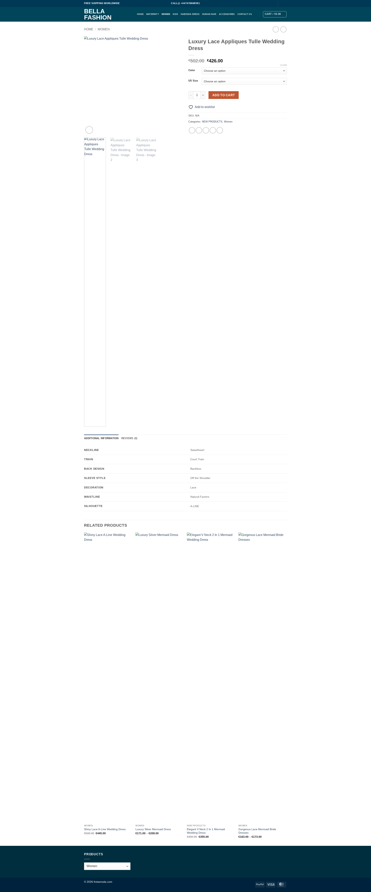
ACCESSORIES (227, 14)
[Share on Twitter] (199, 130)
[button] (275, 14)
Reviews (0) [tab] (129, 438)
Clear (283, 65)
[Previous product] (283, 29)
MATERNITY (152, 14)
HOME (140, 14)
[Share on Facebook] (192, 130)
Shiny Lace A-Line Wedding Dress (105, 829)
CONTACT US (244, 14)
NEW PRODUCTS (212, 121)
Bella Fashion (97, 14)
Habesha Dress (190, 14)
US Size (193, 80)
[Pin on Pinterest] (213, 130)
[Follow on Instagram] (285, 3)
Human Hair (209, 14)
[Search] (272, 3)
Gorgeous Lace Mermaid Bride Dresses (257, 831)
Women (166, 14)
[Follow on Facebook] (281, 3)
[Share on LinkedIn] (220, 130)
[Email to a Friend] (206, 130)
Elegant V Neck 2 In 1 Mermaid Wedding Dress (206, 831)
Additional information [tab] (101, 438)
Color (191, 70)
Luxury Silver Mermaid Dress (153, 829)
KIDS (175, 14)
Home (88, 29)
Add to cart (223, 95)
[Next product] (276, 29)
